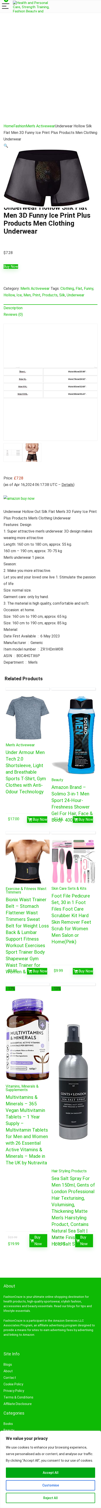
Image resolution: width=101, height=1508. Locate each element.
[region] (50, 1469)
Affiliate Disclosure (18, 1404)
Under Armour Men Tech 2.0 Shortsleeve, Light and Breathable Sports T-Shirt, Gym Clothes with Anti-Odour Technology (26, 772)
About (8, 1371)
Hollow (9, 295)
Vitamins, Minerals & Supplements (22, 1088)
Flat (79, 288)
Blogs (8, 1364)
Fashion (19, 126)
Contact (10, 1377)
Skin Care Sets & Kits (68, 888)
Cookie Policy (13, 1384)
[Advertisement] (50, 65)
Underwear (75, 295)
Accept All (50, 1473)
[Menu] (5, 6)
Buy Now (11, 266)
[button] (6, 145)
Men (27, 295)
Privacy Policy (14, 1391)
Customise (50, 1485)
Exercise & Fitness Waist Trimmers (26, 890)
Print (36, 295)
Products (50, 295)
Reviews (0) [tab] (13, 314)
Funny (88, 288)
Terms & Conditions (18, 1397)
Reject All (50, 1498)
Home (8, 126)
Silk (62, 295)
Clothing (67, 288)
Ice (19, 295)
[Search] (89, 6)
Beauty (57, 780)
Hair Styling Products (69, 1171)
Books (8, 1424)
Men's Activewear (40, 126)
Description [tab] (13, 308)
